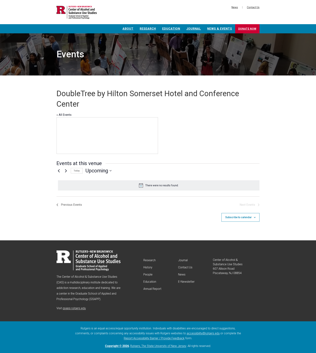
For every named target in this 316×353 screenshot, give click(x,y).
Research (148, 28)
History (147, 267)
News (235, 7)
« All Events (64, 115)
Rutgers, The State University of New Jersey (158, 346)
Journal (193, 28)
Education (171, 28)
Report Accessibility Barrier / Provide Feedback (154, 338)
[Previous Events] (59, 171)
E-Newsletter (186, 281)
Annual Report (152, 289)
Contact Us (253, 7)
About (128, 28)
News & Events (219, 28)
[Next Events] (66, 171)
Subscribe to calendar (238, 217)
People (148, 274)
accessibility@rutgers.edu (203, 333)
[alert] (158, 185)
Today (77, 170)
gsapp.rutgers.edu (74, 308)
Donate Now (247, 28)
